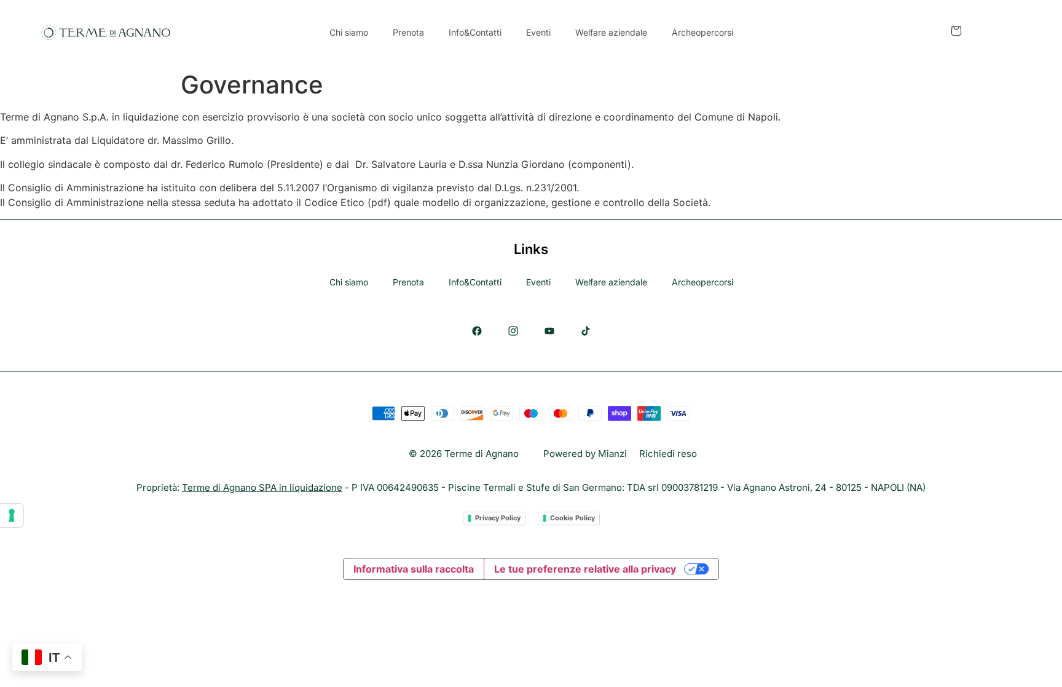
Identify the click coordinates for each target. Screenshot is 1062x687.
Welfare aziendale (611, 32)
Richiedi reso (668, 453)
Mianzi (612, 453)
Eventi (538, 32)
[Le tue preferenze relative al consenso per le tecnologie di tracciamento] (11, 515)
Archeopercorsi (702, 32)
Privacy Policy (498, 518)
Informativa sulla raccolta (413, 569)
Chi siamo (348, 32)
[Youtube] (549, 331)
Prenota (408, 32)
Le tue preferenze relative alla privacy (585, 569)
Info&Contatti (475, 32)
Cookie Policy (572, 518)
